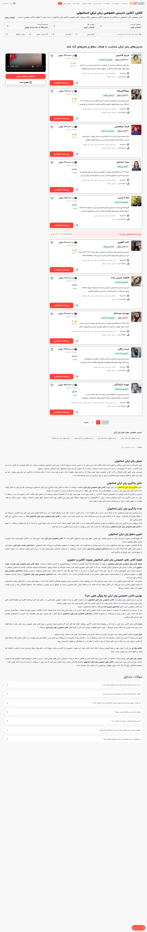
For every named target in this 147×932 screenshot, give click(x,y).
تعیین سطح (64, 3)
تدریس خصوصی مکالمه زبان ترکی (107, 438)
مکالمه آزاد (76, 3)
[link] (95, 70)
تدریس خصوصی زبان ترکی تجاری (130, 438)
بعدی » (85, 422)
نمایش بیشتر (10, 17)
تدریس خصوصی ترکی (128, 447)
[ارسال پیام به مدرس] (77, 83)
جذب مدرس (97, 3)
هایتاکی (139, 447)
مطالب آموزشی (86, 3)
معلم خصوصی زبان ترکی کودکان (61, 438)
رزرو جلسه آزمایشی (61, 83)
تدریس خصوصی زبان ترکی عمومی (83, 438)
